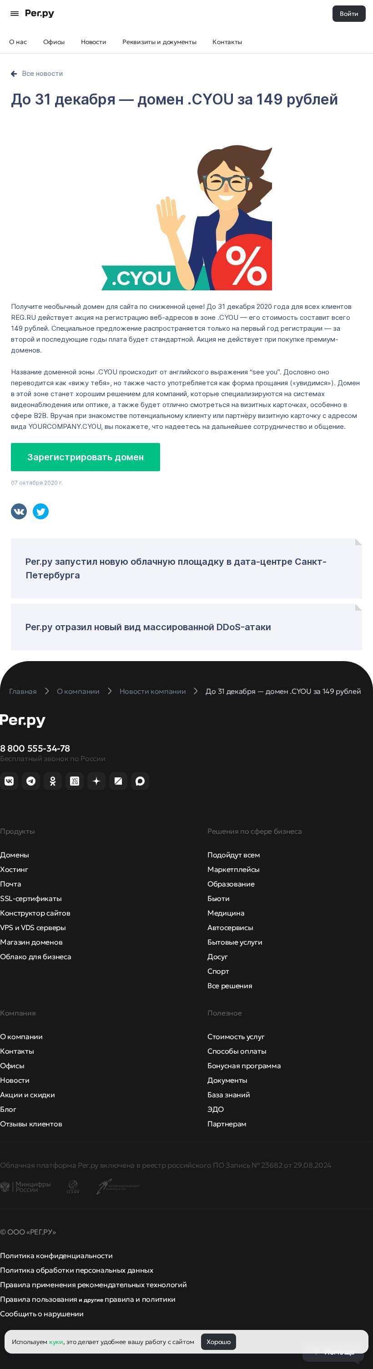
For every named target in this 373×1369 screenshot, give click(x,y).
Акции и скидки (27, 1094)
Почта (10, 883)
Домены (14, 854)
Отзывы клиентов (31, 1123)
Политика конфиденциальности (56, 1255)
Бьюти (218, 898)
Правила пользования (38, 1299)
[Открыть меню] (14, 13)
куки (56, 1342)
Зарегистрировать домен (85, 457)
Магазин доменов (31, 941)
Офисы (12, 1065)
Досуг (217, 956)
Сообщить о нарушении (42, 1313)
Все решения (229, 985)
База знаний (228, 1094)
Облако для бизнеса (35, 956)
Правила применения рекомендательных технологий (93, 1284)
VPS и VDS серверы (33, 927)
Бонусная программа (244, 1065)
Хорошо (218, 1342)
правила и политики (140, 1299)
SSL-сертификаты (30, 898)
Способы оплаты (237, 1050)
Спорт (218, 971)
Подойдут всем (233, 854)
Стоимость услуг (235, 1036)
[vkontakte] (19, 511)
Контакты (17, 1050)
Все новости (42, 73)
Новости (15, 1080)
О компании (21, 1036)
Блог (8, 1109)
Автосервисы (230, 927)
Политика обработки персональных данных (76, 1269)
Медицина (225, 912)
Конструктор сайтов (35, 912)
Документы (227, 1080)
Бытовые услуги (234, 941)
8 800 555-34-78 (35, 748)
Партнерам (227, 1123)
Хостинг (14, 869)
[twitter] (41, 511)
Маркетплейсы (233, 869)
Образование (230, 883)
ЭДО (215, 1109)
